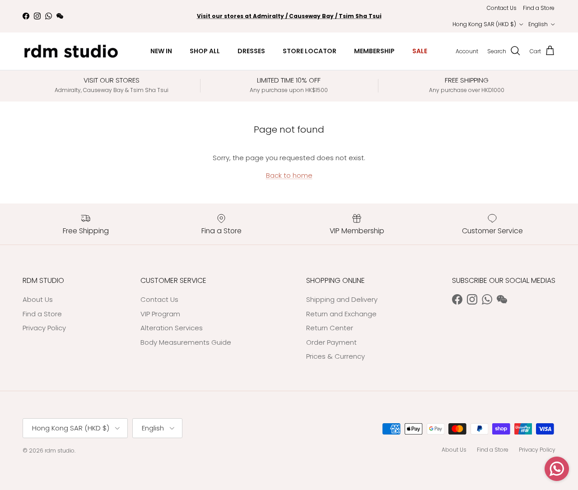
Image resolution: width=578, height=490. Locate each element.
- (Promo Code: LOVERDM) (289, 19)
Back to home (289, 175)
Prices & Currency (335, 356)
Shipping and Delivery (342, 299)
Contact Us (502, 8)
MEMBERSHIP (374, 50)
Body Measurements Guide (185, 342)
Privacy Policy (44, 328)
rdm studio (60, 450)
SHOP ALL (205, 50)
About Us (38, 299)
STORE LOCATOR (309, 50)
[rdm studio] (71, 51)
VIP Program (160, 314)
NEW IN (161, 50)
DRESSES (251, 50)
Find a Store (539, 8)
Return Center (329, 328)
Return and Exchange (341, 314)
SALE (419, 50)
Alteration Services (171, 328)
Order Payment (331, 342)
